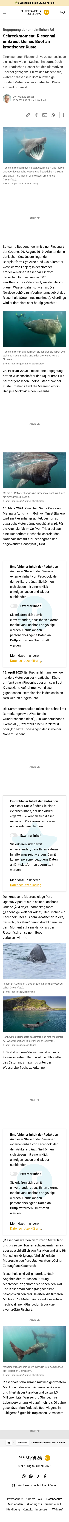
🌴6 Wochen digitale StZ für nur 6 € (34, 2)
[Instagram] (24, 1476)
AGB (41, 1499)
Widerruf (57, 1509)
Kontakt (28, 1509)
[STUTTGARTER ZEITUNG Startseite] (34, 12)
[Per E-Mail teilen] (44, 115)
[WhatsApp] (31, 1476)
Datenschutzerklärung (25, 661)
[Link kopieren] (27, 115)
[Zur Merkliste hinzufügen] (63, 115)
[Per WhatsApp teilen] (53, 115)
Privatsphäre (15, 1499)
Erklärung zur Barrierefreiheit (43, 1504)
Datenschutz (54, 1499)
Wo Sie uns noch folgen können (37, 1485)
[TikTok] (38, 1476)
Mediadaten (15, 1504)
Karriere (30, 1499)
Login (63, 12)
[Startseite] (9, 1442)
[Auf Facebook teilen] (36, 115)
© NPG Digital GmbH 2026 (34, 1466)
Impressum (42, 1509)
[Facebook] (45, 1476)
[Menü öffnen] (4, 12)
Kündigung (13, 1509)
